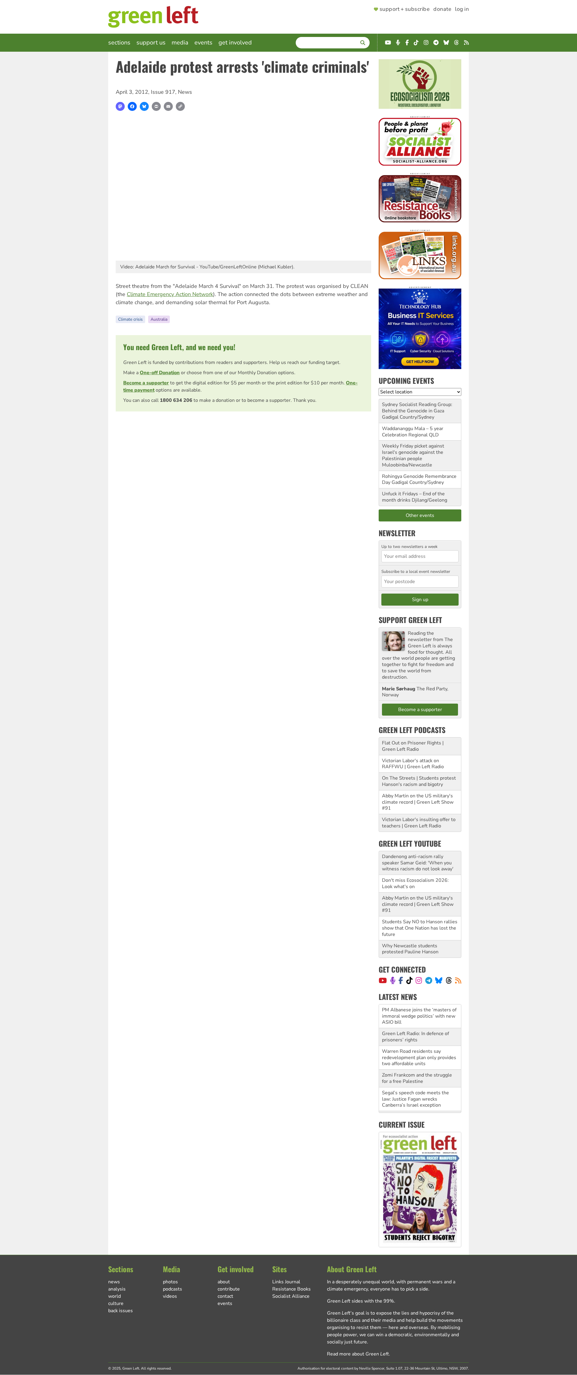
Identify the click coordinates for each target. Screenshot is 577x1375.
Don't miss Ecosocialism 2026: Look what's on (415, 883)
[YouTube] (383, 980)
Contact (225, 1296)
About (224, 1282)
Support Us (151, 42)
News (185, 92)
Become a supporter (146, 383)
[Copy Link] (180, 106)
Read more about (358, 1354)
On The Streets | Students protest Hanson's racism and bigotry (419, 781)
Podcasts (172, 1289)
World (114, 1296)
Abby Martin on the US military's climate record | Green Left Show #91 (417, 802)
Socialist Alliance (291, 1296)
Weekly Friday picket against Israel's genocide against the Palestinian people (413, 452)
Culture (116, 1303)
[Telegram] (428, 980)
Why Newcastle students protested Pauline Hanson (410, 949)
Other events (420, 515)
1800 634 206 (176, 400)
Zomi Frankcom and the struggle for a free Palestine (417, 1066)
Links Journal (286, 1282)
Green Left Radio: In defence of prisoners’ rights (415, 1025)
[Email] (168, 106)
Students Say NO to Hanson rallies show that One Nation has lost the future (419, 928)
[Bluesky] (144, 106)
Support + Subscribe (405, 9)
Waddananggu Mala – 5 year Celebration (412, 431)
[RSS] (458, 980)
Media (180, 42)
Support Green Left (410, 619)
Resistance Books (291, 1289)
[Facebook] (132, 106)
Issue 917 (163, 92)
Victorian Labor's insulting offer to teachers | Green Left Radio (419, 822)
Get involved (235, 42)
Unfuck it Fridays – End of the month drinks (413, 496)
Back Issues (120, 1310)
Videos (170, 1296)
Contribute (229, 1289)
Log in (462, 9)
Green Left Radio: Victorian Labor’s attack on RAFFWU (420, 1108)
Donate (442, 9)
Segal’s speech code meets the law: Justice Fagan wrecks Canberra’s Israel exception (415, 1087)
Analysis (117, 1289)
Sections (119, 42)
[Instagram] (419, 980)
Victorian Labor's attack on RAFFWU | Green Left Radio (413, 763)
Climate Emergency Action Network (170, 294)
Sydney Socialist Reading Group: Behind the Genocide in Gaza (417, 407)
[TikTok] (409, 980)
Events (203, 42)
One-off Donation (160, 372)
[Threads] (449, 980)
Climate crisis (130, 319)
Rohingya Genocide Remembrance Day (419, 479)
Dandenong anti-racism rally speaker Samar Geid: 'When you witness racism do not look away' (417, 862)
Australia (159, 319)
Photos (170, 1282)
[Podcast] (392, 980)
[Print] (156, 106)
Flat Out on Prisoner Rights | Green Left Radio (413, 746)
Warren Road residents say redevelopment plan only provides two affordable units (419, 1045)
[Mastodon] (120, 106)
